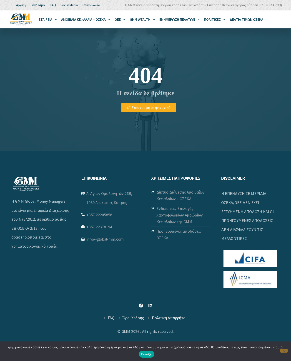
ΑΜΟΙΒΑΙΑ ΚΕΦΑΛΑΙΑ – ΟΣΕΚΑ (83, 19)
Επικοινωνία (91, 5)
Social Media (69, 5)
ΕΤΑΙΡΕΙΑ (45, 19)
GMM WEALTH (140, 19)
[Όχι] (284, 351)
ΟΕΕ (118, 19)
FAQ (53, 5)
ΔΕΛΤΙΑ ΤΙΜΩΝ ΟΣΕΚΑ (246, 19)
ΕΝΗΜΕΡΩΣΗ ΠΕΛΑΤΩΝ (177, 19)
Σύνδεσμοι (38, 5)
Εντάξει (146, 354)
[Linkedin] (150, 305)
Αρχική (21, 5)
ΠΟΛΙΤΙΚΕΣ (212, 19)
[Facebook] (141, 305)
